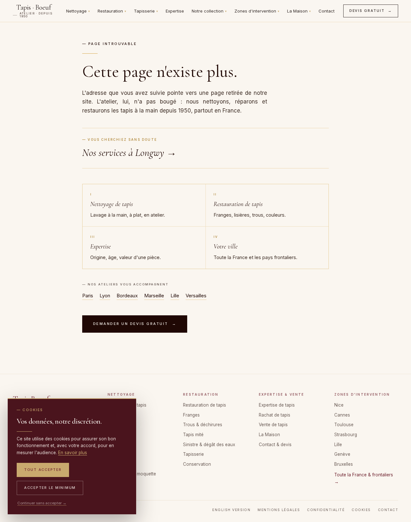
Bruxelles (343, 464)
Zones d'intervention (256, 11)
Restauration (112, 11)
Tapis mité (193, 434)
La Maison (299, 11)
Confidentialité (326, 510)
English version (231, 510)
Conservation (197, 464)
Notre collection (209, 11)
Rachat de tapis (274, 415)
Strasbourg (345, 434)
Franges (191, 415)
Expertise (175, 11)
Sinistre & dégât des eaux (209, 444)
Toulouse (344, 424)
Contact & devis (275, 444)
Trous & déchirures (202, 424)
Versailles (196, 295)
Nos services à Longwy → (129, 152)
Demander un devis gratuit (134, 323)
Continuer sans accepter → (41, 503)
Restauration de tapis (204, 405)
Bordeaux (127, 295)
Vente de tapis (273, 424)
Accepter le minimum (50, 487)
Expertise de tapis (277, 405)
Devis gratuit (370, 10)
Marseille (154, 295)
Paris (87, 295)
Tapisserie (146, 11)
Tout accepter (43, 469)
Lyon (105, 295)
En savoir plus (72, 452)
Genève (342, 454)
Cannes (342, 415)
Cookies (361, 510)
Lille (175, 295)
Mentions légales (279, 510)
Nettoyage (78, 11)
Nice (339, 405)
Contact (327, 11)
